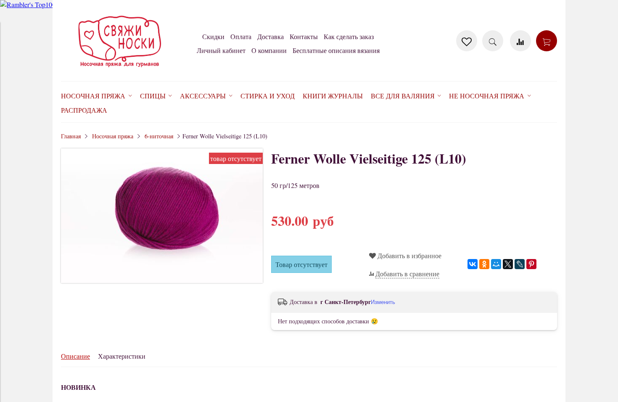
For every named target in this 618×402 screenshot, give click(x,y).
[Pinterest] (531, 264)
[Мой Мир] (496, 264)
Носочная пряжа (112, 136)
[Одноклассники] (484, 264)
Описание (75, 356)
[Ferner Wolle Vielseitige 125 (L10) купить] (162, 280)
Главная (71, 136)
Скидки (213, 36)
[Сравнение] (520, 40)
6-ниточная (159, 136)
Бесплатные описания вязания (336, 50)
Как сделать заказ (349, 36)
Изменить (383, 302)
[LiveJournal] (520, 264)
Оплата (240, 36)
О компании (269, 50)
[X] (508, 264)
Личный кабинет (221, 50)
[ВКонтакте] (472, 264)
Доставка (270, 36)
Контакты (304, 36)
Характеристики (121, 356)
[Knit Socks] (120, 68)
